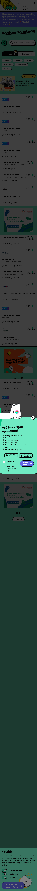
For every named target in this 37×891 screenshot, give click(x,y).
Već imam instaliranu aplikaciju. (11, 463)
